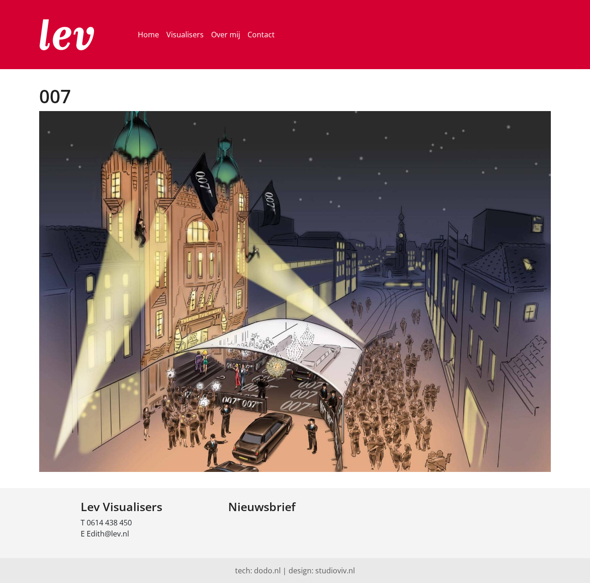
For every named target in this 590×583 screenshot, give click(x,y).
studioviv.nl (335, 570)
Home (148, 34)
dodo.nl (267, 570)
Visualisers (185, 34)
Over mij (225, 34)
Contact (261, 34)
